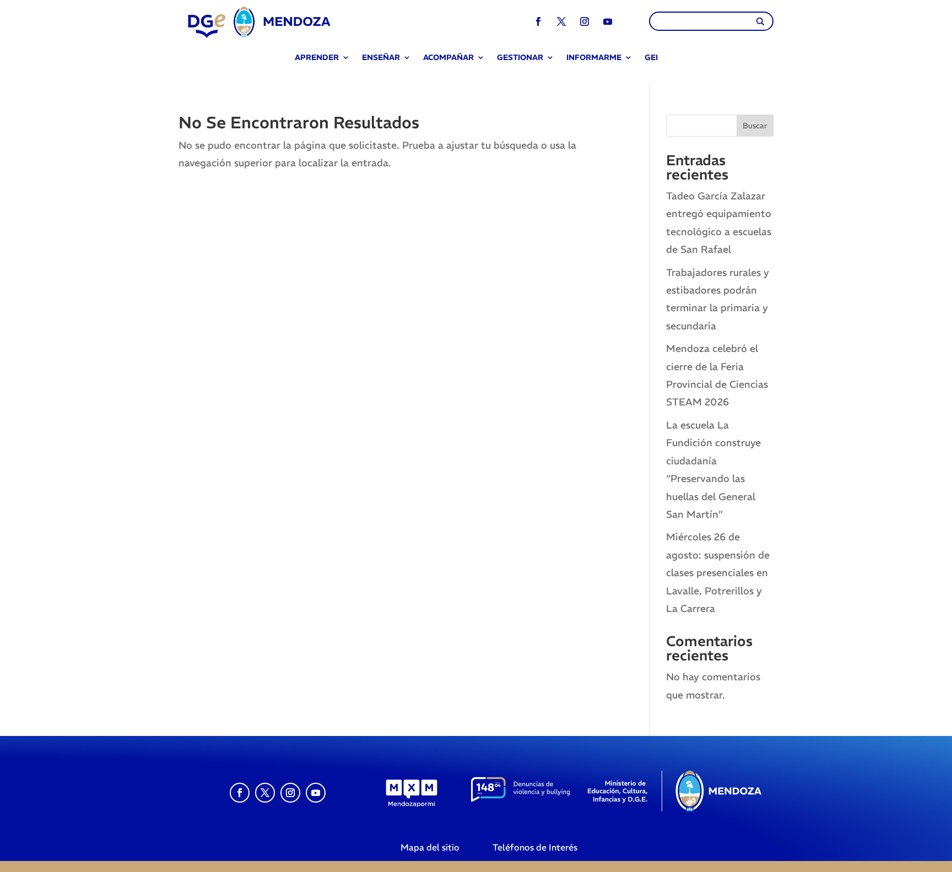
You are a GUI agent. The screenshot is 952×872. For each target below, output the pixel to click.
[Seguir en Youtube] (607, 21)
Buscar (755, 126)
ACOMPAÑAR (448, 58)
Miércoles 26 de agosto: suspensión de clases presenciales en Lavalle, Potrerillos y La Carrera (718, 572)
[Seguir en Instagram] (584, 21)
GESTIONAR (520, 58)
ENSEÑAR (381, 58)
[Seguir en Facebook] (538, 21)
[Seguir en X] (561, 21)
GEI (651, 58)
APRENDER (317, 58)
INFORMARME (593, 58)
